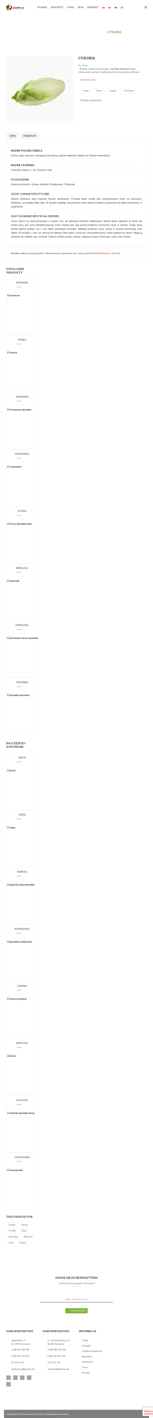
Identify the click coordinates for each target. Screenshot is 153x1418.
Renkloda (22, 568)
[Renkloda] (28, 599)
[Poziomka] (28, 714)
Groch (22, 757)
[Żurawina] (28, 314)
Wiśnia (22, 339)
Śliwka (22, 511)
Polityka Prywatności (92, 1351)
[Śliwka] (28, 542)
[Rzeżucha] (28, 1074)
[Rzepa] (28, 846)
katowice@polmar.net (58, 1369)
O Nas (85, 1340)
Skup (24, 1231)
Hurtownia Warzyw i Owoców (106, 253)
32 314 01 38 (17, 1362)
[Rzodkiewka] (28, 960)
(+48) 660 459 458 (20, 1349)
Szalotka (22, 1100)
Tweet (85, 91)
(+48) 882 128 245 (57, 1349)
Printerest (129, 91)
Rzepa (22, 814)
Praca (85, 1367)
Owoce (24, 1225)
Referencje (87, 1362)
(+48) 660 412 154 (56, 1356)
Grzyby (12, 1225)
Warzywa (28, 1236)
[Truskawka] (28, 485)
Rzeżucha (22, 1043)
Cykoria (22, 986)
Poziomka (22, 682)
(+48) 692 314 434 (20, 1356)
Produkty (72, 32)
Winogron (22, 396)
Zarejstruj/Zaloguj (99, 68)
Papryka (22, 871)
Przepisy (29, 135)
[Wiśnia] (28, 371)
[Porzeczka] (28, 656)
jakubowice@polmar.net (23, 1369)
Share (99, 91)
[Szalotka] (28, 1131)
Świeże (22, 1242)
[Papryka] (28, 903)
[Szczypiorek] (28, 1189)
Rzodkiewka (22, 928)
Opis (13, 135)
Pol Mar (12, 1231)
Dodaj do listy (87, 79)
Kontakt (86, 1372)
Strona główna (45, 32)
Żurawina (22, 282)
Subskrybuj (78, 1310)
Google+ (113, 91)
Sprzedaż (13, 1236)
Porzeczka (22, 625)
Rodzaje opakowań (90, 100)
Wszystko (94, 32)
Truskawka (22, 453)
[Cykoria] (28, 1017)
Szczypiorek (22, 1157)
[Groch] (28, 789)
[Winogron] (28, 428)
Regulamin (87, 1356)
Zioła (11, 1242)
